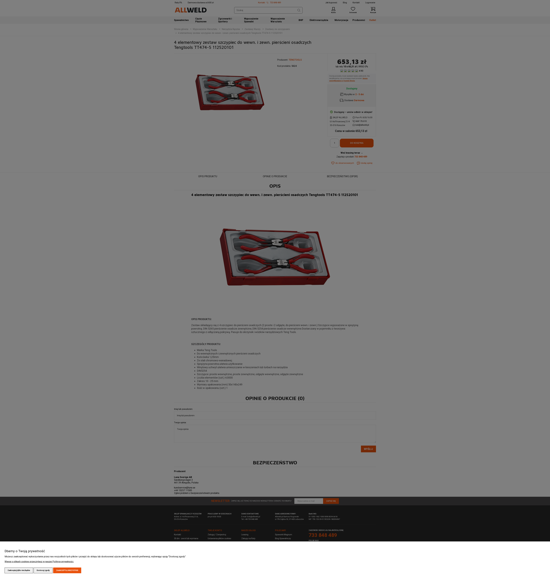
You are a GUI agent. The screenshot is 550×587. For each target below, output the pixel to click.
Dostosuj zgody (43, 570)
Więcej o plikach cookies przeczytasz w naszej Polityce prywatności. (39, 561)
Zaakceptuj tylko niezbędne (19, 570)
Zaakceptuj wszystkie (67, 570)
